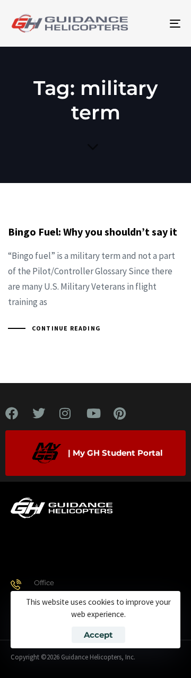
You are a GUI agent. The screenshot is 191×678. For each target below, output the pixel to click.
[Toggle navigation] (152, 23)
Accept (98, 635)
